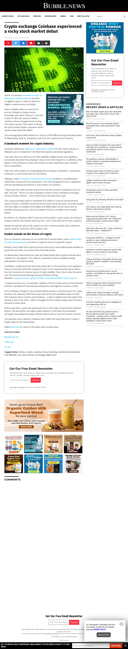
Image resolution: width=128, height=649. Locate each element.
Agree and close (103, 635)
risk (72, 16)
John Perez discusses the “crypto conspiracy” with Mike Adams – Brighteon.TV (104, 229)
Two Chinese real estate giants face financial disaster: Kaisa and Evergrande (104, 208)
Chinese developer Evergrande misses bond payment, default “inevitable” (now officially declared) (104, 261)
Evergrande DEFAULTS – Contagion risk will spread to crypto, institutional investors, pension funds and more (103, 240)
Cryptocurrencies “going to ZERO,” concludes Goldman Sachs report (44, 278)
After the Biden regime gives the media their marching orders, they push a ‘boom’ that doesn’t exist (104, 114)
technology (40, 355)
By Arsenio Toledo (100, 131)
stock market (28, 355)
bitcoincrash (23, 16)
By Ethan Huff (99, 202)
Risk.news (15, 327)
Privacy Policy (64, 640)
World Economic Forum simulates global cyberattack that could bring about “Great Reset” (103, 126)
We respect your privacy (51, 633)
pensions (37, 16)
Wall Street (51, 355)
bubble (63, 16)
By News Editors (100, 119)
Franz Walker (23, 38)
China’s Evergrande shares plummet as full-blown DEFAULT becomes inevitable (104, 284)
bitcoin (22, 352)
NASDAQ (12, 355)
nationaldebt (50, 16)
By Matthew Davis (100, 255)
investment (63, 352)
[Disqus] (44, 514)
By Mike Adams (99, 154)
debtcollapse (83, 16)
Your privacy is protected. (17, 387)
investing (52, 352)
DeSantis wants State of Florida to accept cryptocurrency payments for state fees (102, 172)
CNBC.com (9, 342)
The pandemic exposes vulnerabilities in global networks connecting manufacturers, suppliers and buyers (103, 161)
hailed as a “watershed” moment (40, 149)
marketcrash (8, 16)
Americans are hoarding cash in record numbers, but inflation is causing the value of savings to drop (104, 273)
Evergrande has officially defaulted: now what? (105, 200)
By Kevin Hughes (100, 195)
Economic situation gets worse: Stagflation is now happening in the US (103, 303)
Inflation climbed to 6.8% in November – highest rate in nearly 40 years (102, 181)
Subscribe (116, 646)
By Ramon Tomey (100, 233)
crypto (29, 352)
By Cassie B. (98, 278)
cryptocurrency (40, 352)
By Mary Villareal (100, 166)
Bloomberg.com (11, 337)
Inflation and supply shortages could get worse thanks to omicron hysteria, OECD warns (104, 294)
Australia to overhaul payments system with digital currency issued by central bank (103, 251)
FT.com (7, 347)
